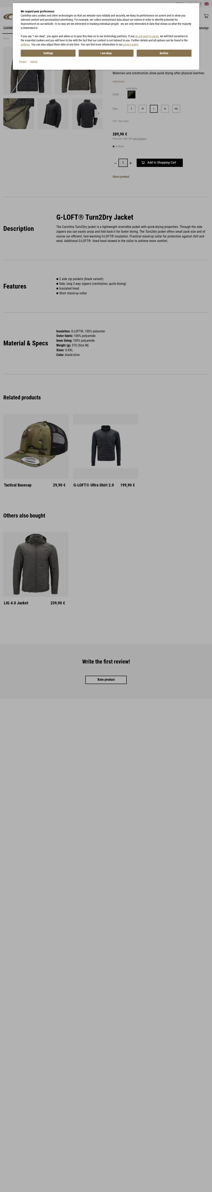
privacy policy (130, 44)
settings (25, 44)
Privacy (22, 61)
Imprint (33, 61)
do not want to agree (147, 36)
